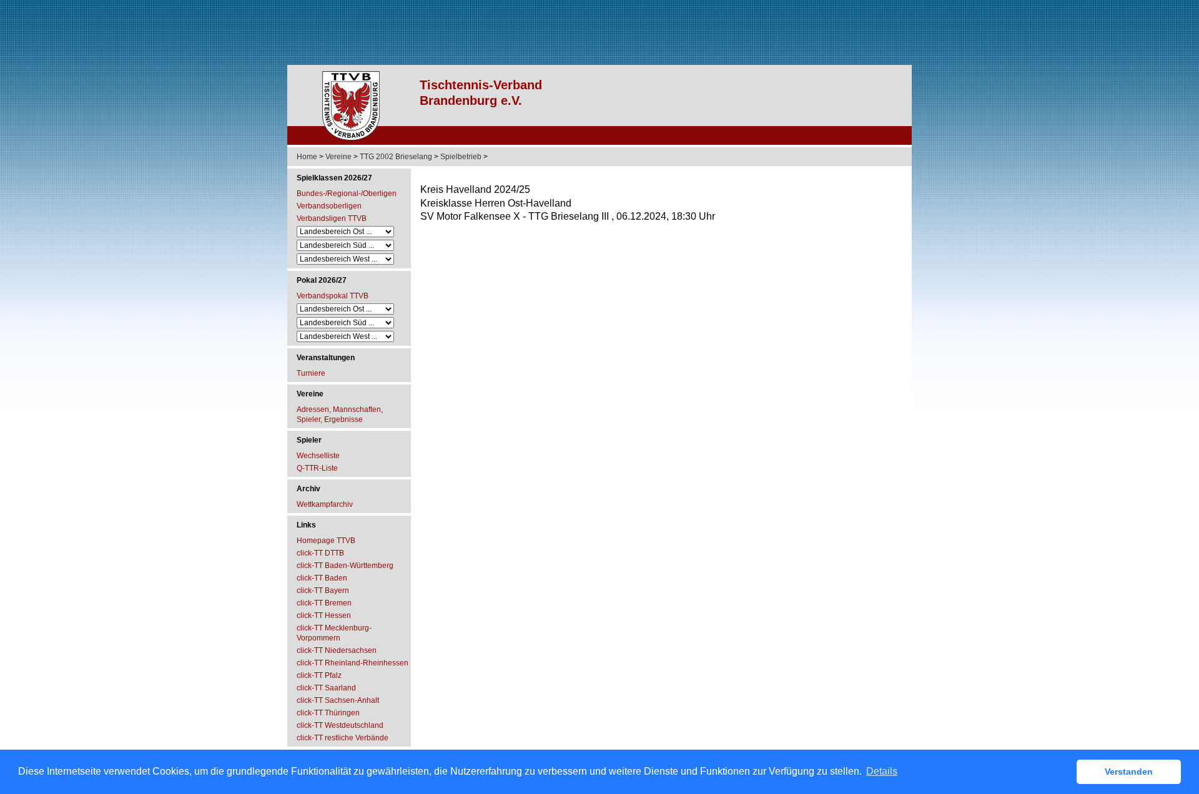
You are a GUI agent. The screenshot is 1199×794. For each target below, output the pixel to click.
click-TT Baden (322, 578)
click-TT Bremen (324, 603)
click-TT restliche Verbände (342, 737)
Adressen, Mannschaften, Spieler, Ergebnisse (340, 414)
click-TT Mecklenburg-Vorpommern (334, 633)
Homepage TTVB (326, 540)
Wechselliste (318, 455)
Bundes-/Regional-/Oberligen (347, 193)
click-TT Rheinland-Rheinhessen (352, 663)
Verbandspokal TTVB (332, 296)
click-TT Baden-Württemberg (345, 565)
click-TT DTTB (320, 553)
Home (307, 156)
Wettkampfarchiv (325, 504)
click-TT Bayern (323, 590)
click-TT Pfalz (319, 675)
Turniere (311, 373)
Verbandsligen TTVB (332, 218)
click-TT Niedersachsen (337, 650)
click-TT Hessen (324, 615)
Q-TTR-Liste (317, 468)
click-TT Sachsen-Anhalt (338, 700)
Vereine (338, 156)
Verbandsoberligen (329, 206)
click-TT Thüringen (328, 712)
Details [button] (881, 771)
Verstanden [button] (1129, 772)
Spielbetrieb (460, 156)
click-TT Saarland (326, 688)
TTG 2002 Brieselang (396, 156)
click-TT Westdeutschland (340, 725)
